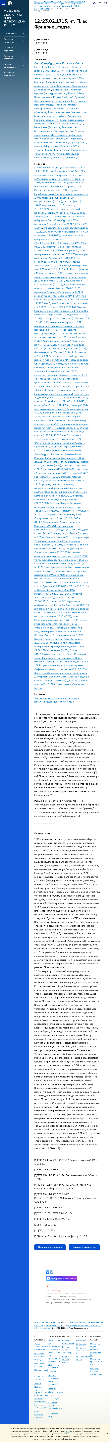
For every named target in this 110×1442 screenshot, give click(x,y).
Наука (66, 1336)
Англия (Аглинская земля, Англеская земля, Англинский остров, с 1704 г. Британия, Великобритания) (59, 78)
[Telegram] (51, 1272)
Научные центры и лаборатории (67, 1350)
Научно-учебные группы (65, 1359)
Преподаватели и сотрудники (41, 1365)
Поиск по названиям (8, 57)
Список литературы (84, 1247)
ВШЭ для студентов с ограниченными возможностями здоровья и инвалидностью (41, 1394)
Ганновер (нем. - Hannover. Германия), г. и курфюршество (57, 91)
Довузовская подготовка (53, 1366)
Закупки (37, 1383)
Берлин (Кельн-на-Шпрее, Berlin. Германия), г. (58, 68)
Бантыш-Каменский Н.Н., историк (64, 537)
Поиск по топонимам (9, 40)
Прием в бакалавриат (53, 1376)
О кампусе (39, 1338)
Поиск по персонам (8, 48)
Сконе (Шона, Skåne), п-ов (56, 134)
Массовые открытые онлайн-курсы (96, 1371)
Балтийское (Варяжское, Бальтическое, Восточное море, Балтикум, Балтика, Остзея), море (59, 131)
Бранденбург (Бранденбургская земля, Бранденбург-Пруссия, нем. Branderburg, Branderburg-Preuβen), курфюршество (61, 102)
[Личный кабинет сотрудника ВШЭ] (100, 3)
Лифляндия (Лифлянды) (69, 138)
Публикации (81, 1344)
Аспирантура (53, 1398)
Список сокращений (10, 65)
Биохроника (45, 1328)
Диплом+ (52, 1388)
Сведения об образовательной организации (41, 1347)
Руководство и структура (39, 1354)
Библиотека (81, 1340)
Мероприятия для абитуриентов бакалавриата (54, 1344)
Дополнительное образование (55, 1393)
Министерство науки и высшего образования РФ (96, 1349)
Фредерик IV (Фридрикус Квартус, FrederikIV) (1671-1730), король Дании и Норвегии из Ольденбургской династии (58, 450)
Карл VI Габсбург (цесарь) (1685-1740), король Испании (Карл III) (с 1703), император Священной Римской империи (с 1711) (61, 542)
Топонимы (40, 59)
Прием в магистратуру (53, 1383)
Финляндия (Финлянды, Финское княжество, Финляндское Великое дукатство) (60, 112)
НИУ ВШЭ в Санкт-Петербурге (47, 1322)
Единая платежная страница (38, 1414)
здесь (67, 1431)
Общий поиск (10, 33)
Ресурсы (81, 1336)
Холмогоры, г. (71, 157)
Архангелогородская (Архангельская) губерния (56, 155)
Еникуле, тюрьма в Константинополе (54, 701)
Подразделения (41, 1360)
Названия (39, 694)
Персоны (39, 163)
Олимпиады (53, 1371)
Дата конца (41, 49)
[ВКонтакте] (47, 1272)
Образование (56, 1336)
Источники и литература (10, 73)
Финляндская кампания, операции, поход (56, 698)
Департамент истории (55, 1325)
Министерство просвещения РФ (96, 1362)
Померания (58, 108)
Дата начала (41, 39)
